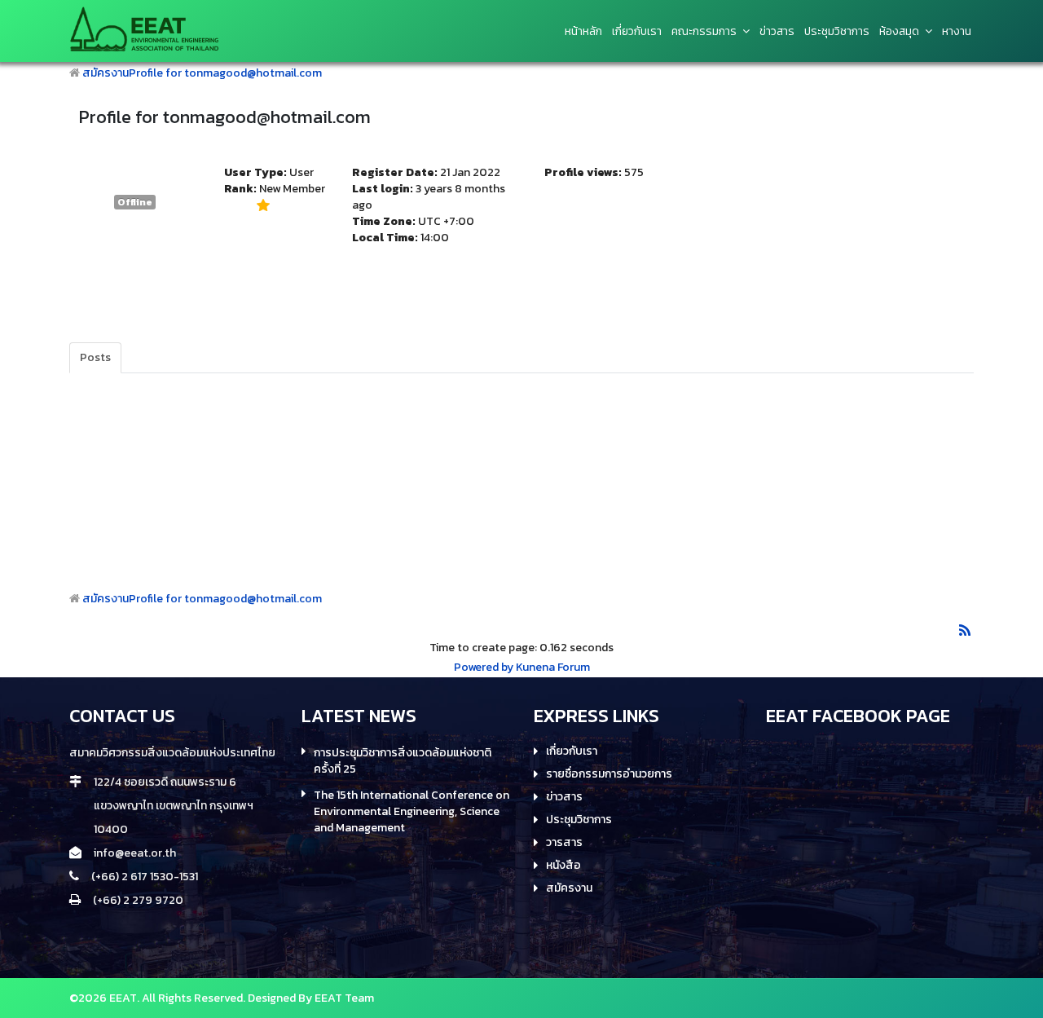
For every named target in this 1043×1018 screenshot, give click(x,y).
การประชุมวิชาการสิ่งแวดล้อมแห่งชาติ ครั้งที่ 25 (402, 761)
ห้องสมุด (899, 32)
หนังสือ (563, 865)
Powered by (483, 667)
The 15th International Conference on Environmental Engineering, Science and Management (411, 811)
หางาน (956, 32)
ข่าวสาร (564, 797)
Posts (95, 357)
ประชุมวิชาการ (836, 32)
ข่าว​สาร (776, 32)
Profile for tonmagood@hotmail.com (225, 73)
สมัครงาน (105, 73)
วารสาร (564, 843)
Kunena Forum (553, 667)
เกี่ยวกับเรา (637, 32)
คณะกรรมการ (704, 32)
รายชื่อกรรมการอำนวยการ (609, 774)
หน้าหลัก (583, 32)
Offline (134, 202)
